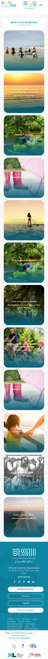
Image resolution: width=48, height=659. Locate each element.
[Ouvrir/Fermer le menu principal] (16, 5)
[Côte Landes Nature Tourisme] (29, 5)
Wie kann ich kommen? (25, 610)
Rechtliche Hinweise (18, 635)
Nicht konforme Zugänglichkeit (19, 638)
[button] (41, 5)
